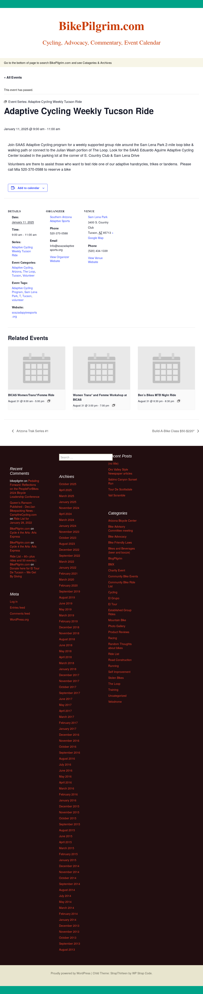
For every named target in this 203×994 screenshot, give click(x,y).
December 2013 (69, 926)
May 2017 (65, 705)
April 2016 (65, 782)
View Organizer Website (59, 259)
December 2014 (69, 866)
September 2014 (69, 884)
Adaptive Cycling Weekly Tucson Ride (22, 251)
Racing (112, 638)
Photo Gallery (116, 626)
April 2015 (65, 842)
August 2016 (67, 758)
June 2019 (65, 603)
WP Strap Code (142, 973)
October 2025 (67, 484)
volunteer (18, 300)
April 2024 (65, 514)
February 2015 (68, 854)
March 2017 (66, 717)
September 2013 (69, 943)
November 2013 (69, 932)
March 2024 (66, 520)
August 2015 (67, 830)
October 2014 (67, 878)
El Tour (112, 604)
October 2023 (67, 538)
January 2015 (67, 860)
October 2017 (67, 687)
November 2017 (69, 681)
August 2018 (67, 639)
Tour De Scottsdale (120, 489)
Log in (14, 601)
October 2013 (67, 937)
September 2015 (69, 824)
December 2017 (69, 675)
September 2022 (69, 555)
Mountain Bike (117, 620)
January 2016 (67, 800)
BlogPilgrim (115, 558)
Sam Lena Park (97, 217)
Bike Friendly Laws (120, 542)
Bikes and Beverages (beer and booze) (121, 550)
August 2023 (67, 544)
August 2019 (67, 597)
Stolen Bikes (116, 678)
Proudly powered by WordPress (70, 973)
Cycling (112, 592)
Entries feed (17, 607)
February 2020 (68, 585)
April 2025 (65, 490)
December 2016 (69, 735)
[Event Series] (48, 401)
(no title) (113, 463)
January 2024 (67, 526)
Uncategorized (117, 696)
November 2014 (69, 872)
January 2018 (67, 669)
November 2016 (69, 741)
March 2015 (66, 848)
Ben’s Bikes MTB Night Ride (157, 395)
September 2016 (69, 752)
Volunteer (28, 275)
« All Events (13, 77)
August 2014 (67, 890)
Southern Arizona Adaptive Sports (61, 219)
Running (113, 666)
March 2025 (66, 496)
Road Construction (120, 660)
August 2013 (67, 949)
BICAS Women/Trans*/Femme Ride (31, 395)
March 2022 (66, 561)
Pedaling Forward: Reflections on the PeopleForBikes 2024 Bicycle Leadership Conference (24, 489)
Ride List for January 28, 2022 (21, 520)
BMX (111, 564)
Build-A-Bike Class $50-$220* (173, 431)
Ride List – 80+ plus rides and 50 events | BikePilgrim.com (23, 560)
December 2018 (69, 627)
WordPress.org (19, 619)
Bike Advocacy (117, 536)
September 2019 (69, 591)
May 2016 (65, 776)
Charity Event (116, 570)
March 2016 (66, 788)
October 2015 (67, 818)
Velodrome (115, 702)
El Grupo (113, 598)
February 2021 (68, 573)
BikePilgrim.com (20, 528)
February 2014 (68, 914)
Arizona (16, 271)
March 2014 (66, 908)
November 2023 (69, 532)
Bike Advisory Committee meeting (120, 528)
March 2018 (66, 663)
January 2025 (67, 502)
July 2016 (65, 764)
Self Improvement (119, 672)
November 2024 (69, 508)
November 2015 (69, 812)
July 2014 (65, 896)
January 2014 (67, 920)
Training (113, 690)
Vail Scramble (116, 495)
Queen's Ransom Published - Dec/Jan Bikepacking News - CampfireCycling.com (23, 508)
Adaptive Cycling (22, 267)
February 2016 (68, 794)
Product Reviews (118, 632)
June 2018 (65, 645)
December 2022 (69, 550)
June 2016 (65, 770)
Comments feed (20, 613)
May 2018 (65, 651)
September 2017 (69, 693)
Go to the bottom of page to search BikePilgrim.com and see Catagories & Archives (58, 62)
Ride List (113, 654)
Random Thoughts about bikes (120, 646)
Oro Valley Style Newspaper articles (120, 471)
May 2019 (65, 609)
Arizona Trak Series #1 (32, 431)
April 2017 (65, 711)
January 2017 (67, 729)
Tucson (16, 275)
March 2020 (66, 579)
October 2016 (67, 746)
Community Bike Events (123, 576)
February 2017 (68, 723)
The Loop (29, 271)
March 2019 (66, 615)
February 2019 (68, 621)
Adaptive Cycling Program (22, 290)
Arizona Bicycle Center (122, 520)
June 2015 (65, 836)
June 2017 (65, 699)
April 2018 (65, 657)
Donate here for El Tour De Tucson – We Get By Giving (24, 572)
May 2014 (65, 902)
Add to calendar (28, 188)
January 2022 (67, 567)
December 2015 (69, 806)
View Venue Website (95, 260)
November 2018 (69, 633)
